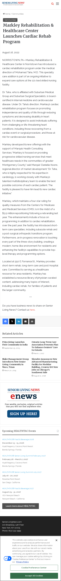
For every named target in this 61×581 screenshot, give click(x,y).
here (32, 309)
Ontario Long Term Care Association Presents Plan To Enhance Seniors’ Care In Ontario (45, 346)
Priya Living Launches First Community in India (15, 343)
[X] (12, 321)
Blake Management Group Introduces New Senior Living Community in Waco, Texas (15, 363)
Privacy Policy (22, 562)
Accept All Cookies (34, 576)
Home (7, 14)
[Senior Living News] (13, 3)
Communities (18, 14)
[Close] (56, 540)
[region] (30, 558)
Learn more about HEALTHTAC (20, 506)
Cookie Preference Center (34, 568)
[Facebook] (5, 321)
